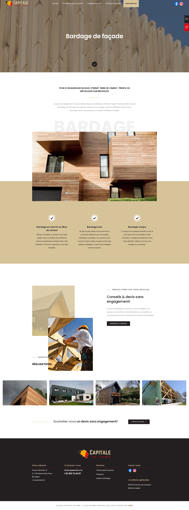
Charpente (100, 474)
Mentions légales (134, 488)
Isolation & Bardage (113, 4)
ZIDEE (130, 505)
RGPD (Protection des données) (139, 485)
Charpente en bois (94, 4)
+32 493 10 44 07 (72, 473)
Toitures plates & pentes (105, 470)
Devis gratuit (131, 4)
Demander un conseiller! (118, 323)
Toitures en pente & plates (72, 4)
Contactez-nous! (137, 422)
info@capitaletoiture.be (73, 470)
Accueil (55, 4)
